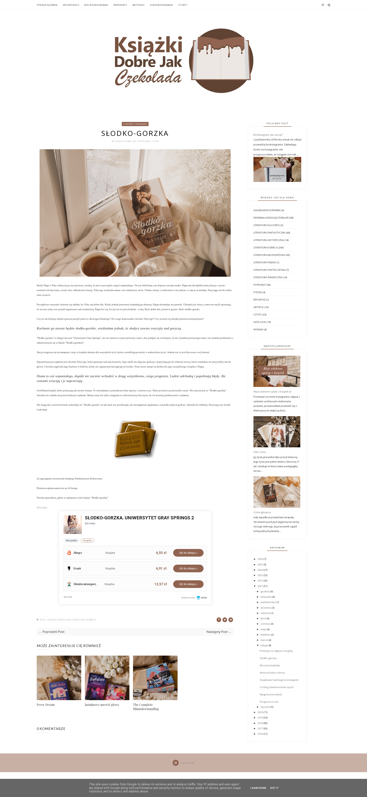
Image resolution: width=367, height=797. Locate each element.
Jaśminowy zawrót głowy (102, 705)
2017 (260, 728)
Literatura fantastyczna (269, 232)
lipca (263, 618)
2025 (260, 564)
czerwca (266, 623)
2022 (260, 580)
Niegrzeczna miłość (271, 694)
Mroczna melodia (270, 665)
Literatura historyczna (268, 240)
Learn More (258, 787)
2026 (260, 559)
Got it (274, 787)
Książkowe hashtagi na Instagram (279, 680)
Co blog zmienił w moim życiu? (277, 687)
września (266, 607)
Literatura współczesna (269, 270)
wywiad (258, 329)
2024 (260, 570)
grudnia (265, 591)
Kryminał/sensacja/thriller (271, 217)
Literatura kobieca (84, 619)
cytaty (257, 314)
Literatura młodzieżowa (269, 255)
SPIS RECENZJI (71, 5)
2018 (260, 723)
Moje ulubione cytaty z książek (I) (272, 391)
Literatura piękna (264, 262)
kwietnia (266, 634)
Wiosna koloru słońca (272, 672)
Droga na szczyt (269, 701)
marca (264, 640)
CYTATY (182, 5)
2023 (260, 575)
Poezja (257, 292)
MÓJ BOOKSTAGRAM (96, 5)
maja (264, 629)
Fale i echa (259, 452)
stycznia (266, 707)
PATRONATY (120, 5)
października (268, 602)
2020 (260, 712)
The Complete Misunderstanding (146, 707)
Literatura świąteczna (267, 277)
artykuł (258, 307)
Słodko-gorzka (268, 658)
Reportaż (259, 299)
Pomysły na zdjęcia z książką (276, 651)
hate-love (259, 322)
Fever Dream (46, 705)
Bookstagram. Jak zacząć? (268, 134)
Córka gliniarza (262, 512)
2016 (260, 733)
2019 (260, 717)
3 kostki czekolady (135, 124)
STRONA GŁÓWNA (47, 5)
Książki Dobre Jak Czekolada (133, 141)
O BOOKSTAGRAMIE (161, 5)
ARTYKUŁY (138, 5)
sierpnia (266, 613)
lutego (264, 645)
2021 (260, 586)
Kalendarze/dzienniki (267, 210)
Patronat (259, 284)
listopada (266, 596)
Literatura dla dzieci (266, 225)
